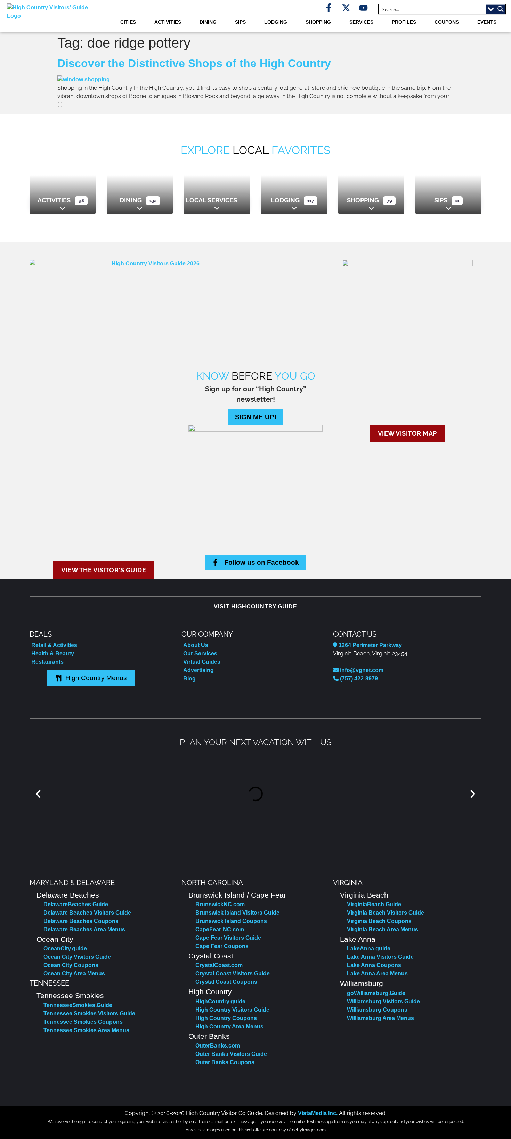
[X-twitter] (346, 7)
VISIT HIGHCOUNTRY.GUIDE (255, 607)
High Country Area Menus (229, 1026)
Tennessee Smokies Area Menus (86, 1030)
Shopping (318, 22)
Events (486, 22)
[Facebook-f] (328, 7)
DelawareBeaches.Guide (75, 904)
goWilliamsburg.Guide (376, 993)
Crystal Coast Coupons (226, 982)
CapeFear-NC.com (219, 929)
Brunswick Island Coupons (231, 921)
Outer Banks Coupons (224, 1062)
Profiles (404, 22)
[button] (38, 794)
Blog (189, 679)
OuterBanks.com (217, 1046)
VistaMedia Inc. (318, 1113)
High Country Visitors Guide (232, 1010)
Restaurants (47, 662)
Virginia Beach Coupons (379, 921)
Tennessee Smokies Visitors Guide (89, 1014)
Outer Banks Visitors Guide (231, 1054)
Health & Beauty (52, 653)
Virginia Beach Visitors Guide (385, 913)
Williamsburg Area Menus (380, 1018)
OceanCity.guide (65, 948)
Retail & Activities (54, 645)
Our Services (200, 653)
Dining (208, 22)
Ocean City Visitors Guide (77, 957)
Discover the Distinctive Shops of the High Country (194, 63)
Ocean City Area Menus (74, 974)
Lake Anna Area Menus (377, 974)
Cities (128, 22)
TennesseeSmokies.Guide (77, 1005)
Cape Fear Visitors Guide (228, 938)
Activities (167, 22)
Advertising (198, 670)
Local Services (211, 200)
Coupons (447, 22)
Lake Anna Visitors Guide (380, 957)
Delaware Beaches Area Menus (84, 929)
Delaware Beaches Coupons (81, 921)
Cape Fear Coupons (222, 946)
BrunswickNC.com (220, 904)
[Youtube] (363, 7)
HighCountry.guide (220, 1001)
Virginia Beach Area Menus (382, 929)
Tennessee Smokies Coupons (83, 1022)
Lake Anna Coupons (374, 965)
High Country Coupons (226, 1018)
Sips (240, 22)
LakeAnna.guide (368, 948)
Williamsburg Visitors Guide (383, 1001)
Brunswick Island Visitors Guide (237, 913)
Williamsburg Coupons (377, 1010)
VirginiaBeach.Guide (374, 904)
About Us (195, 645)
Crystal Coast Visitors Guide (232, 974)
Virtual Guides (201, 662)
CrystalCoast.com (219, 965)
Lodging (275, 22)
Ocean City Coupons (70, 965)
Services (361, 22)
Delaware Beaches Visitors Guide (87, 913)
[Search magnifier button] (500, 9)
